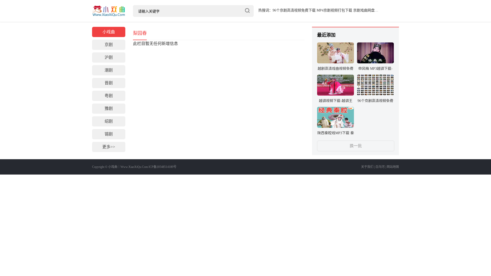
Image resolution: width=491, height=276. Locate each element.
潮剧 (109, 70)
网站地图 (393, 167)
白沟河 (380, 167)
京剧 (109, 44)
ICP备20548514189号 (162, 167)
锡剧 (109, 134)
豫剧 (109, 108)
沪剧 (109, 57)
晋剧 (109, 83)
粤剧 (109, 96)
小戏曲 (108, 10)
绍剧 (109, 121)
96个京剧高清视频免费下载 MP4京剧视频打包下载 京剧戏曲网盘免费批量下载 (334, 10)
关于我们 (367, 167)
